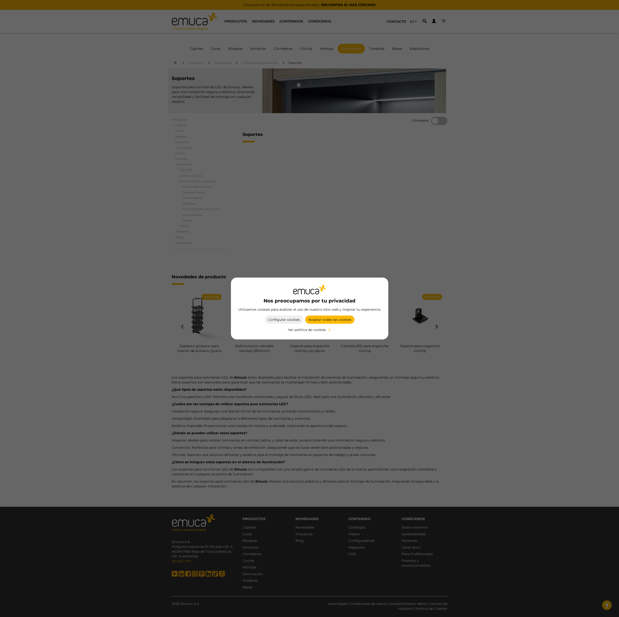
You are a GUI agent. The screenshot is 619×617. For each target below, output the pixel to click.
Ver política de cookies (307, 330)
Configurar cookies (284, 319)
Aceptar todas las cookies (329, 319)
